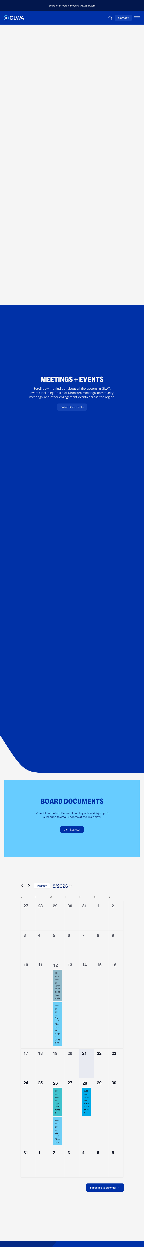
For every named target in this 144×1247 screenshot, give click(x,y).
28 (85, 1083)
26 (55, 1083)
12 (55, 965)
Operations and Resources (57, 991)
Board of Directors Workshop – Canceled (57, 1030)
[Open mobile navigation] (136, 17)
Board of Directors (57, 1137)
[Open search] (110, 18)
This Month (42, 885)
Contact (123, 17)
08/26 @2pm (87, 5)
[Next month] (29, 886)
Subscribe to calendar (103, 1187)
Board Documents (72, 407)
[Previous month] (22, 886)
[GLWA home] (14, 17)
